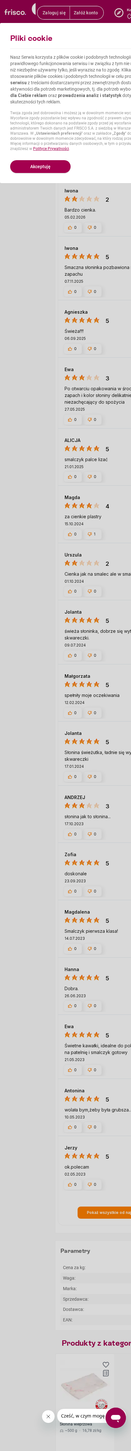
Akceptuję (40, 166)
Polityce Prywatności (51, 148)
